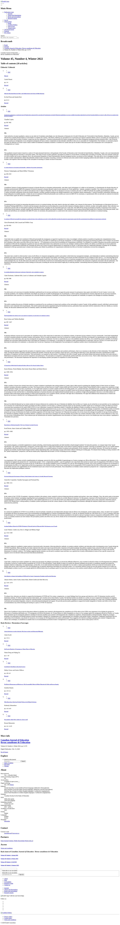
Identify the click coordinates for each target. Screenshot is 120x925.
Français (6, 31)
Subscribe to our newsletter (9, 873)
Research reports (12, 18)
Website (6, 766)
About (10, 21)
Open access (11, 26)
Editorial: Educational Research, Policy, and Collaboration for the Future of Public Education (24, 93)
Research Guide (8, 883)
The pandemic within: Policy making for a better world (16, 719)
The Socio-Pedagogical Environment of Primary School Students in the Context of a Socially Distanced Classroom (28, 476)
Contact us (7, 885)
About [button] (6, 21)
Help (5, 880)
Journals (10, 13)
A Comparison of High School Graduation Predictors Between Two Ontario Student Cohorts (23, 365)
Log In (6, 20)
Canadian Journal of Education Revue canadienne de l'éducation (15, 741)
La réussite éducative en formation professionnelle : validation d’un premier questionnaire (23, 167)
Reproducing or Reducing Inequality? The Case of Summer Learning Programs (21, 424)
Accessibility (7, 882)
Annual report (11, 28)
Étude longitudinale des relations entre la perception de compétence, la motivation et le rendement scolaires (27, 315)
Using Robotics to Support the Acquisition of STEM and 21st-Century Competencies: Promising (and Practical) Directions (30, 576)
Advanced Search (9, 29)
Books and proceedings (14, 17)
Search (2, 35)
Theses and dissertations (14, 15)
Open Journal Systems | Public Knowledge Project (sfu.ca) (17, 841)
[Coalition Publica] (6, 912)
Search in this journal (10, 759)
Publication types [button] (9, 12)
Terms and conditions (7, 848)
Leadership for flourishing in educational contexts (14, 666)
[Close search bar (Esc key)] (3, 3)
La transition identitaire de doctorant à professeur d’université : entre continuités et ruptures (24, 272)
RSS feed (6, 764)
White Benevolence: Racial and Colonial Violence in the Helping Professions (20, 701)
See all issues (4, 752)
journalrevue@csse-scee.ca (11, 833)
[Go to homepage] (5, 1)
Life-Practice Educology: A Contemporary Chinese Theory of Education (19, 649)
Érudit (9, 23)
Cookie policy (8, 918)
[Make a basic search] (1, 3)
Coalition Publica (12, 25)
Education (7, 821)
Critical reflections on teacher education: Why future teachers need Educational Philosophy (23, 631)
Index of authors (8, 763)
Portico (12, 784)
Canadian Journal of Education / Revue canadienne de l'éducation (22, 48)
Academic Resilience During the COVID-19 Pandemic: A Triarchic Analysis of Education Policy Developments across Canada (30, 526)
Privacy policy (8, 916)
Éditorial (6, 75)
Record (6, 85)
